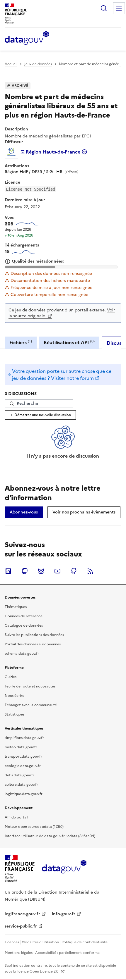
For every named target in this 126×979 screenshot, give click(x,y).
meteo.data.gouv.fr (21, 747)
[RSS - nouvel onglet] (90, 571)
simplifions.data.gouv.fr (24, 737)
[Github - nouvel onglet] (74, 571)
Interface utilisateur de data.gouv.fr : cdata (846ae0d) (50, 836)
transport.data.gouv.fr (23, 756)
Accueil (11, 64)
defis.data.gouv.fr (19, 775)
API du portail (16, 817)
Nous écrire (14, 695)
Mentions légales (19, 952)
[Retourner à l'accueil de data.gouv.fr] (27, 38)
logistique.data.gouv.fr (23, 794)
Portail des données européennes (33, 644)
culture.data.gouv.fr (21, 784)
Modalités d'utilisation (40, 942)
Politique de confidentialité (85, 942)
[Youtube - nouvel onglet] (57, 571)
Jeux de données (38, 64)
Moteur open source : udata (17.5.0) (34, 826)
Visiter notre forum (72, 378)
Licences (12, 942)
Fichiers (20, 342)
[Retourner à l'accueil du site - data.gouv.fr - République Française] (64, 869)
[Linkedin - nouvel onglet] (8, 571)
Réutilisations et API (69, 342)
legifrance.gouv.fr (22, 914)
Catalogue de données (24, 625)
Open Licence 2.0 (44, 971)
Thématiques (16, 606)
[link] (24, 512)
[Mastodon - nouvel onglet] (24, 571)
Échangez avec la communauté (31, 705)
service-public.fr (21, 926)
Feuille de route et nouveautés (30, 686)
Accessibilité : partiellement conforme (67, 952)
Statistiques (14, 714)
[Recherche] (104, 8)
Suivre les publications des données (34, 634)
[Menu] (119, 8)
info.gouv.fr (63, 914)
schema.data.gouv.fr (22, 653)
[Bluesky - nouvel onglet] (41, 571)
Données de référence (23, 616)
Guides (10, 677)
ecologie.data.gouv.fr (23, 765)
